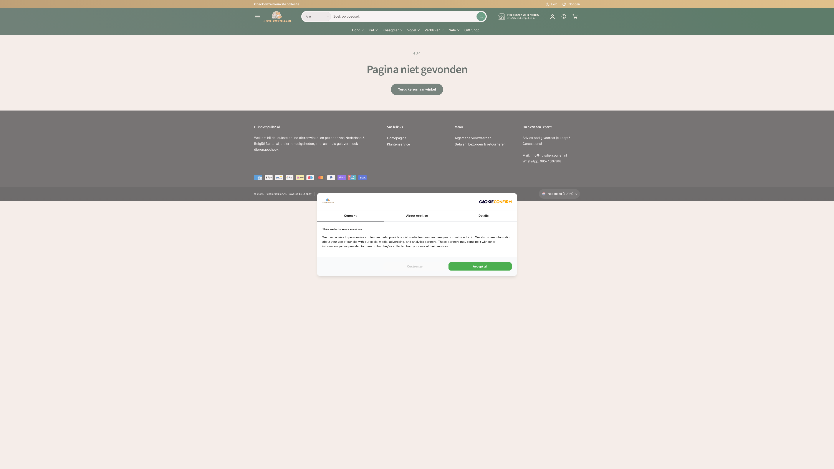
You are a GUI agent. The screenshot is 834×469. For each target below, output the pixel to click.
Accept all (480, 266)
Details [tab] (483, 215)
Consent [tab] (350, 215)
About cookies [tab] (417, 215)
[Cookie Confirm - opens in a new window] (495, 202)
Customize (415, 266)
